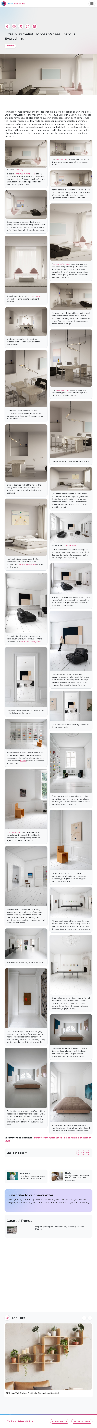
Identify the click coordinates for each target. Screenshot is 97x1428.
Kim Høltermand (70, 545)
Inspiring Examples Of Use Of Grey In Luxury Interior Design (59, 1228)
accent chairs (34, 296)
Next (90, 1318)
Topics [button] (10, 1421)
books (23, 761)
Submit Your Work (82, 1421)
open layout (60, 159)
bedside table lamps (27, 564)
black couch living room (30, 641)
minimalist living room (25, 174)
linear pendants (62, 390)
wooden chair (14, 832)
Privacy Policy (25, 1421)
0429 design (19, 170)
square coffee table (61, 264)
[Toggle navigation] (91, 3)
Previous (84, 1318)
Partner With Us (59, 1421)
